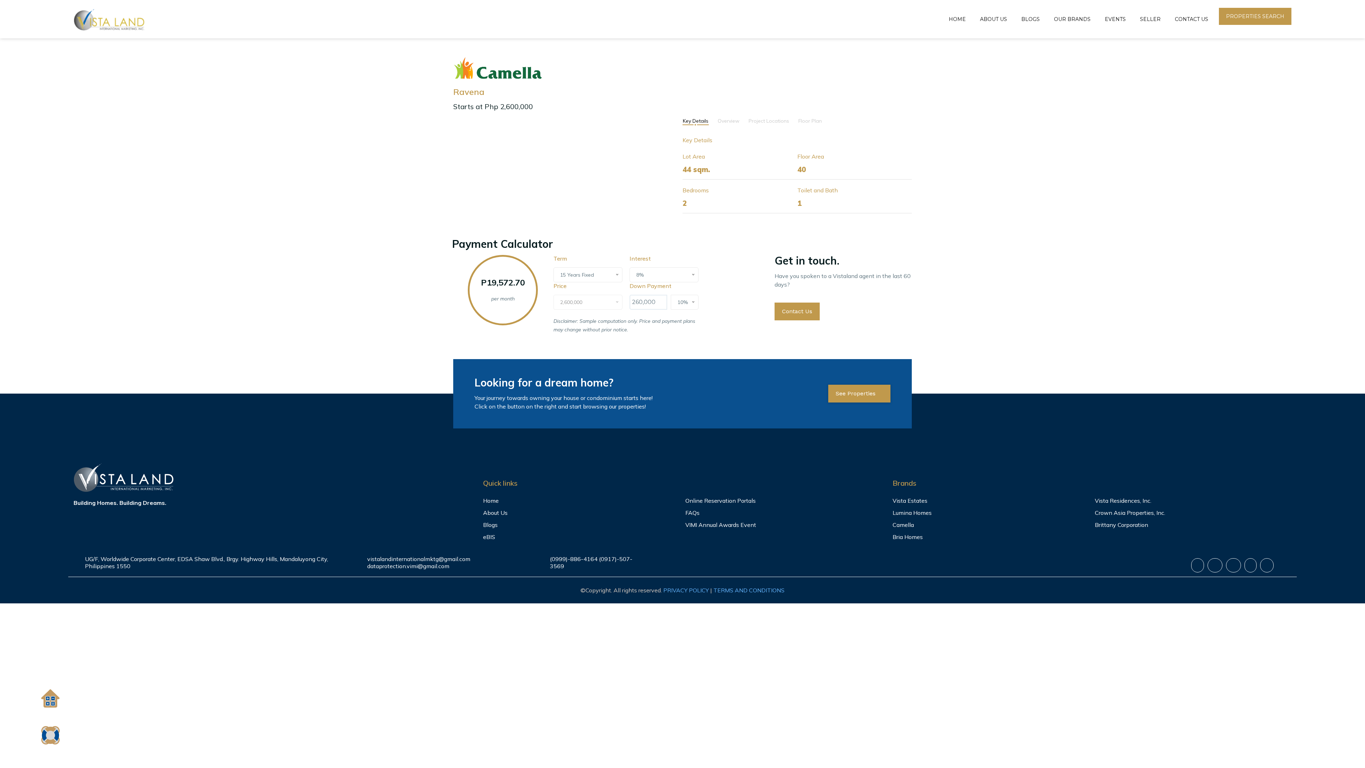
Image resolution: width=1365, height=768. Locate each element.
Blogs (1030, 19)
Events (1115, 19)
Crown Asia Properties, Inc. (1130, 512)
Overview (728, 121)
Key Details (695, 121)
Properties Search (1255, 16)
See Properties (856, 393)
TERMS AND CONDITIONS (749, 590)
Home (957, 19)
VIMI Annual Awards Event (720, 524)
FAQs (692, 512)
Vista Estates (910, 500)
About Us (993, 19)
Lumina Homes (912, 512)
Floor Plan (810, 121)
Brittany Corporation (1121, 524)
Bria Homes (908, 536)
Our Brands (1072, 19)
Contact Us (1191, 19)
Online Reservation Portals (720, 500)
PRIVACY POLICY (686, 590)
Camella (903, 524)
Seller (1150, 19)
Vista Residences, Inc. (1123, 500)
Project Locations (769, 121)
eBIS (489, 536)
